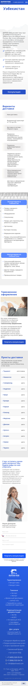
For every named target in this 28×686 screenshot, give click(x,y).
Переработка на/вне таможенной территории (14, 604)
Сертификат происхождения (14, 623)
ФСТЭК (14, 615)
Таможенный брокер (15, 649)
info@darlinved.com (15, 663)
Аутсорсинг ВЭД (15, 653)
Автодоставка (14, 583)
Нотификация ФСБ (14, 620)
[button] (14, 92)
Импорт (14, 596)
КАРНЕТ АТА (14, 601)
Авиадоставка (14, 585)
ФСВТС (14, 617)
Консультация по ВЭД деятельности (14, 633)
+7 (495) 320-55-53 (18, 2)
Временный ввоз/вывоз (14, 598)
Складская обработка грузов (15, 641)
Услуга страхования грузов (14, 646)
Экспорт (14, 593)
